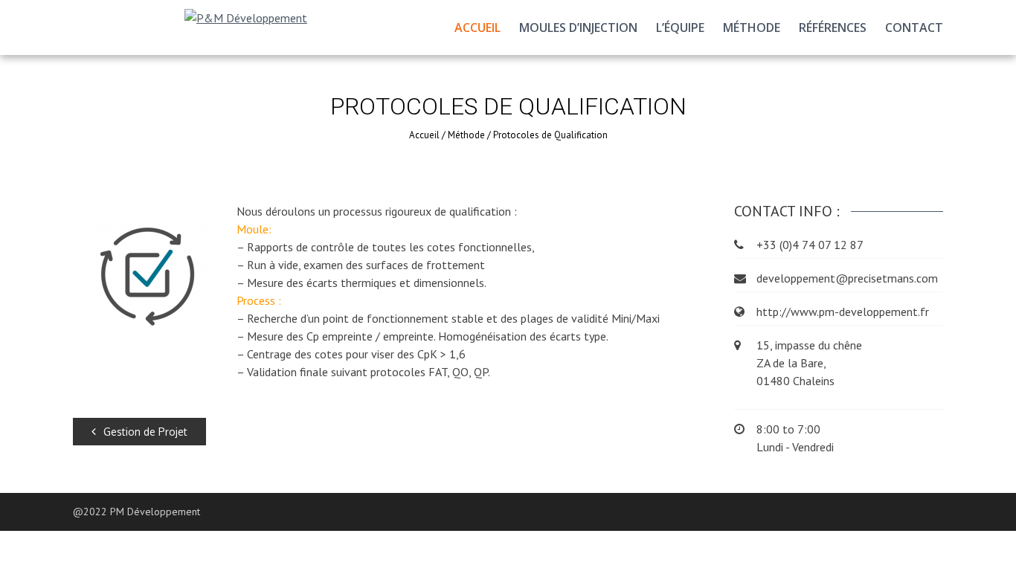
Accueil (477, 27)
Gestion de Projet (145, 431)
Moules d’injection (578, 27)
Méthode (751, 27)
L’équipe (680, 27)
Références (833, 27)
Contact (914, 27)
